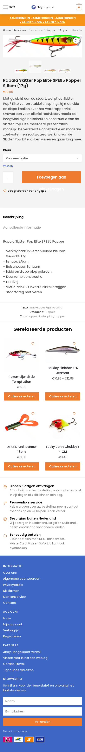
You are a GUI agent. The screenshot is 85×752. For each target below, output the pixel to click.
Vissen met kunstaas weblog (25, 658)
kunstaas (37, 30)
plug (50, 316)
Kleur (7, 150)
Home (7, 30)
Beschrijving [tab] (13, 217)
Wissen (8, 166)
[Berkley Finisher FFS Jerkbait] (62, 350)
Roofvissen (20, 30)
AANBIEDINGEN (55, 22)
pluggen (51, 30)
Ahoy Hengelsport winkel (21, 651)
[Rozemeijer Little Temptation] (21, 354)
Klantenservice (14, 596)
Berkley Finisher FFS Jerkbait (63, 370)
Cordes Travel (14, 664)
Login (7, 618)
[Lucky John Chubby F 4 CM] (62, 424)
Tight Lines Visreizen (18, 670)
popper (60, 316)
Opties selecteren (21, 396)
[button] (76, 40)
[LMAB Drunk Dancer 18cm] (21, 424)
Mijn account (12, 624)
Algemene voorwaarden (21, 578)
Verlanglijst (11, 630)
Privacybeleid (13, 584)
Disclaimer (11, 590)
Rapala (64, 30)
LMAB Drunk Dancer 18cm (21, 449)
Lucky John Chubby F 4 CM (63, 449)
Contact (9, 602)
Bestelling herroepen (15, 731)
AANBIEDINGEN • (43, 18)
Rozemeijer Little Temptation (22, 379)
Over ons (10, 572)
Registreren (12, 636)
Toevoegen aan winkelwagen (51, 178)
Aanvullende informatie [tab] (22, 227)
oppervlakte (37, 316)
